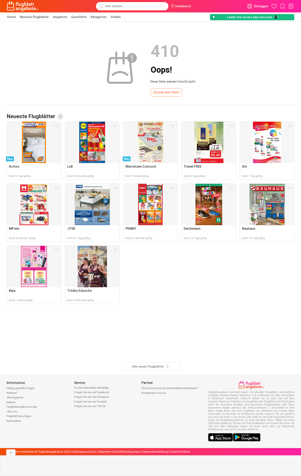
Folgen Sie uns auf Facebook (91, 392)
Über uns (12, 411)
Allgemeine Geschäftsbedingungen (119, 451)
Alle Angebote (15, 397)
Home (11, 17)
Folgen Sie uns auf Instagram (91, 396)
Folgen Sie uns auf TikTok (90, 406)
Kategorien (99, 17)
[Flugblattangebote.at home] (23, 6)
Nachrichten (14, 420)
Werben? (12, 392)
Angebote (60, 17)
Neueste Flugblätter (34, 17)
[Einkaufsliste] (291, 6)
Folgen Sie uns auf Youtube (90, 401)
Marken (11, 402)
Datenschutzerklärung (155, 451)
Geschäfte (78, 17)
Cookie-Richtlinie (180, 451)
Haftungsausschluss (83, 451)
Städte (116, 17)
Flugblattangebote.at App (22, 406)
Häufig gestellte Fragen (20, 388)
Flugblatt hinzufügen (19, 416)
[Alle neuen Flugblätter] (60, 116)
